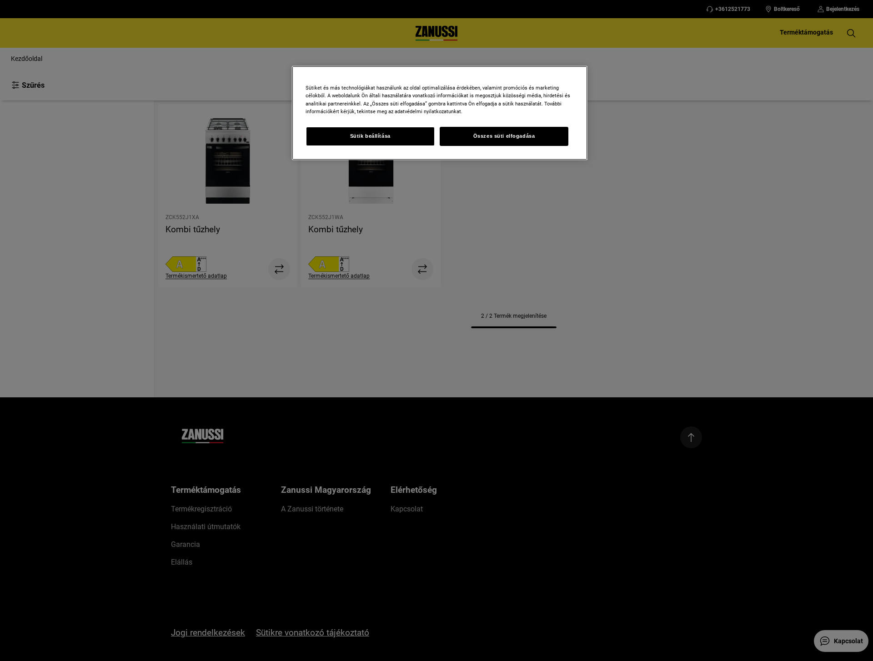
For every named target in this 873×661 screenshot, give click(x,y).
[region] (439, 113)
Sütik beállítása (370, 136)
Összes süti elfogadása (504, 136)
